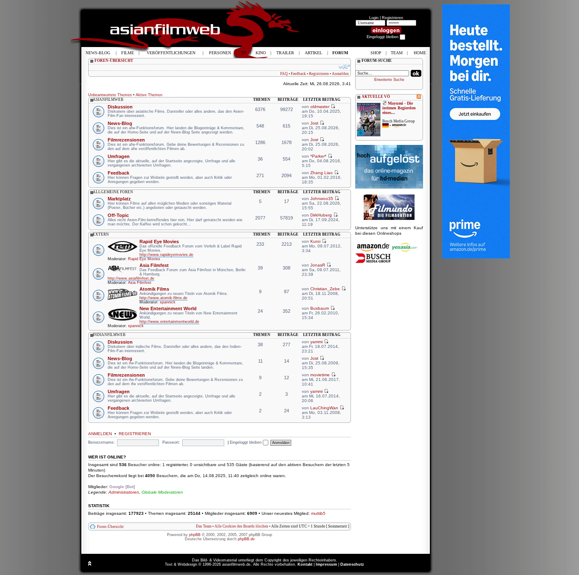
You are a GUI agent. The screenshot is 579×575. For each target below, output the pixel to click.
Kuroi (315, 241)
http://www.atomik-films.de (163, 298)
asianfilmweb (108, 99)
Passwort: (171, 442)
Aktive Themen (149, 95)
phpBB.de (246, 539)
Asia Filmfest (154, 265)
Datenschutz (352, 564)
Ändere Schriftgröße (345, 66)
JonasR (317, 265)
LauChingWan (324, 408)
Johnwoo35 (321, 198)
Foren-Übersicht (110, 527)
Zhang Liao (321, 172)
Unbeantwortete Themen (110, 95)
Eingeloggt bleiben (246, 442)
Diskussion (120, 106)
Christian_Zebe (325, 288)
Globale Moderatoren (162, 492)
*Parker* (318, 156)
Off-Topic (118, 215)
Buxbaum (319, 308)
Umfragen (119, 156)
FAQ (284, 74)
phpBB (194, 535)
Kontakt (305, 564)
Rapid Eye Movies (159, 241)
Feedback (298, 74)
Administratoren (124, 492)
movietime (320, 374)
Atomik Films (154, 289)
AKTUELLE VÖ (376, 96)
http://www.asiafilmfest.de (131, 278)
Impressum (326, 564)
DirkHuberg (321, 215)
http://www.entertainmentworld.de (169, 321)
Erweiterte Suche (389, 80)
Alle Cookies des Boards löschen (241, 526)
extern (101, 234)
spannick (167, 302)
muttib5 (318, 513)
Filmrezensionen (126, 139)
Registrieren (392, 18)
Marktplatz (119, 198)
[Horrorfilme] (389, 219)
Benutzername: (101, 442)
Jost (314, 123)
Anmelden (340, 74)
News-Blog (120, 123)
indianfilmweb (109, 335)
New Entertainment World (168, 308)
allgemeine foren (113, 192)
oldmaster (319, 106)
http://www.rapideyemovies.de (166, 255)
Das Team (204, 526)
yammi (316, 341)
